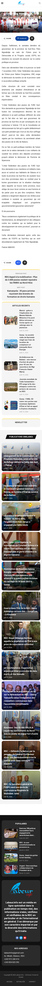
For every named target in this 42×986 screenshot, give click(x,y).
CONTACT (32, 982)
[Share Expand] (32, 38)
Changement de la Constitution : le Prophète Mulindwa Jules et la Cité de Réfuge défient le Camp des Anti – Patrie (21, 460)
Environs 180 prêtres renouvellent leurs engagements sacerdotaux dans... (27, 832)
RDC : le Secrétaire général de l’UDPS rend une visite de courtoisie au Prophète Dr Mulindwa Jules (18, 789)
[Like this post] (19, 262)
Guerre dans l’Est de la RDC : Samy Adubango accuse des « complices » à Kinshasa (20, 611)
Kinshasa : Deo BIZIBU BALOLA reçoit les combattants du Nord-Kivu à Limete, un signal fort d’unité (21, 731)
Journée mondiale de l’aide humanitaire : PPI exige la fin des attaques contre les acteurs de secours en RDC (28, 385)
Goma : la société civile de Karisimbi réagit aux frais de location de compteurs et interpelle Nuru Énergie (27, 342)
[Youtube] (24, 937)
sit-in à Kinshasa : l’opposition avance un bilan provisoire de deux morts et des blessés (20, 671)
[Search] (39, 3)
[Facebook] (17, 937)
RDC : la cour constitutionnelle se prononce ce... (27, 844)
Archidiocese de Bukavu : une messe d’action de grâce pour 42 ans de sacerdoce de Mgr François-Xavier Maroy (27, 364)
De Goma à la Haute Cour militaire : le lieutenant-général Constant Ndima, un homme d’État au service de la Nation (21, 490)
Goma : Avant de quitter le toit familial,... (28, 856)
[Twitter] (21, 937)
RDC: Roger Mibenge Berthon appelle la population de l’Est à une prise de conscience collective (20, 641)
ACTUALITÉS (20, 982)
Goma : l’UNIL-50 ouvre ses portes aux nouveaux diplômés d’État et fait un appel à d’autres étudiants (28, 404)
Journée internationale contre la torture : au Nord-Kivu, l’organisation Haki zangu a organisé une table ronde (19, 520)
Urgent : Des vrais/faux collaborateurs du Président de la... (28, 868)
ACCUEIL (9, 982)
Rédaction (16, 25)
